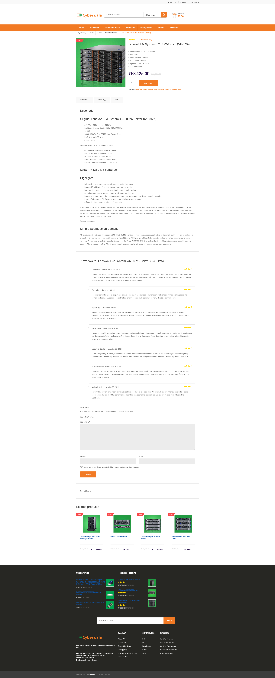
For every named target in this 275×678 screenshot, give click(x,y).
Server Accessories (166, 653)
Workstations (94, 28)
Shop (170, 2)
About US (121, 639)
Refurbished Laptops (112, 28)
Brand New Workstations (168, 646)
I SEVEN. (92, 675)
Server (81, 28)
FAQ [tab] (116, 100)
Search (169, 620)
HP (143, 642)
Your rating (84, 417)
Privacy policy (122, 650)
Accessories (130, 28)
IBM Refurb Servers (163, 89)
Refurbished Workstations (168, 650)
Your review (85, 422)
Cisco (144, 653)
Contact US (174, 28)
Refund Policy (123, 657)
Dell (143, 639)
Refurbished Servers (167, 642)
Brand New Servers (141, 89)
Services (161, 28)
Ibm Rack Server (152, 89)
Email (141, 456)
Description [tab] (84, 100)
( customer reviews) (144, 40)
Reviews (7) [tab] (102, 100)
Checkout (183, 2)
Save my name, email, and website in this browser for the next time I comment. (111, 467)
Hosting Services (146, 28)
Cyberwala (81, 33)
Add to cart (148, 83)
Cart (176, 2)
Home (92, 33)
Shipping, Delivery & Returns (127, 653)
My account (195, 2)
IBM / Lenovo (146, 646)
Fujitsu (144, 650)
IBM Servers (173, 89)
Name (83, 456)
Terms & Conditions (124, 646)
